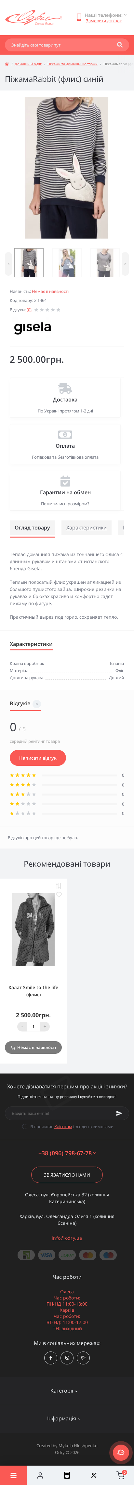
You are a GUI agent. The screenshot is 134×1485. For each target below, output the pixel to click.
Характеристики (86, 527)
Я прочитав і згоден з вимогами (72, 1126)
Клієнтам (63, 1126)
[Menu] (13, 1475)
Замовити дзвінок (104, 20)
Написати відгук (38, 758)
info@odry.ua (67, 1238)
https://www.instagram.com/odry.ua (67, 1357)
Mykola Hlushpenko (78, 1445)
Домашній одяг (28, 63)
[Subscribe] (119, 1113)
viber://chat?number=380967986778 (83, 1357)
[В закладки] (59, 895)
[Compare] (67, 1475)
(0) (29, 310)
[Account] (40, 1475)
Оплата (65, 445)
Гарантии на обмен (65, 492)
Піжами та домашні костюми (72, 63)
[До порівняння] (59, 886)
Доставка (65, 399)
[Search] (120, 45)
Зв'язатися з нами (67, 1175)
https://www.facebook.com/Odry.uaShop (50, 1357)
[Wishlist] (93, 1475)
